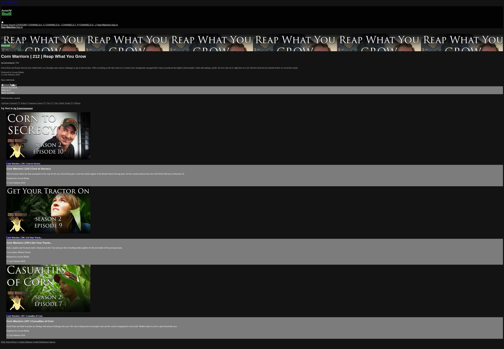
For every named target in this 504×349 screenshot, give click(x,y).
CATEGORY (22, 25)
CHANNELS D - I (54, 25)
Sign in (114, 25)
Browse (5, 25)
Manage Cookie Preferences (37, 342)
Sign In (19, 27)
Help (3, 342)
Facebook (5, 85)
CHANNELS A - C (36, 25)
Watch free (5, 45)
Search (12, 25)
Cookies (21, 342)
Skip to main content (9, 2)
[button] (2, 22)
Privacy (14, 342)
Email (14, 85)
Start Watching (104, 25)
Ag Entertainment (8, 63)
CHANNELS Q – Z (88, 25)
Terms (8, 342)
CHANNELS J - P (70, 25)
